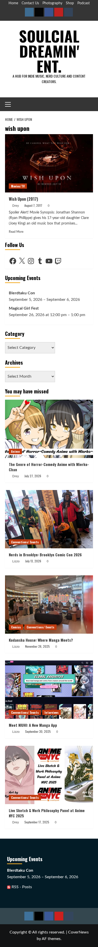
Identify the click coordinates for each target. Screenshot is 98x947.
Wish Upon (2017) (23, 199)
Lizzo (16, 561)
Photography (52, 3)
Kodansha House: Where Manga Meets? (41, 640)
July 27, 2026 (32, 476)
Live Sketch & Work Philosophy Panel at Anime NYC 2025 (47, 813)
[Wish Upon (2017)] (49, 163)
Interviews (51, 712)
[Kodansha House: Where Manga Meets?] (49, 604)
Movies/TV (18, 186)
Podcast (83, 3)
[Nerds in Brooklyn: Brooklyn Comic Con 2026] (49, 519)
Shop (70, 3)
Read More (16, 231)
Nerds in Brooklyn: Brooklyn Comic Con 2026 (45, 554)
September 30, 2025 (38, 731)
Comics (16, 627)
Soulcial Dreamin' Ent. (49, 51)
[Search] (90, 104)
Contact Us (30, 3)
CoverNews (78, 932)
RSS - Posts (21, 887)
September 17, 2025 (36, 822)
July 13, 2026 (33, 561)
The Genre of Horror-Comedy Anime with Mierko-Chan (49, 466)
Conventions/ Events (25, 542)
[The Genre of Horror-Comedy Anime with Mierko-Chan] (49, 429)
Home (13, 3)
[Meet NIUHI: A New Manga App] (49, 689)
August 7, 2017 (33, 205)
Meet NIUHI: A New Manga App (33, 725)
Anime (15, 451)
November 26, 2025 (37, 646)
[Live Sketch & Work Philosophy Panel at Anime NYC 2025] (49, 775)
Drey (15, 205)
